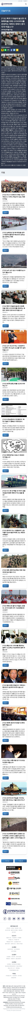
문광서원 (20, 930)
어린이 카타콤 (19, 943)
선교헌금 (9, 964)
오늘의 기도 (8, 937)
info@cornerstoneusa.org (14, 1000)
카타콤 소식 (10, 939)
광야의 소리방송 (14, 930)
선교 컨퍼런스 (17, 949)
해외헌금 (18, 968)
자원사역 (13, 958)
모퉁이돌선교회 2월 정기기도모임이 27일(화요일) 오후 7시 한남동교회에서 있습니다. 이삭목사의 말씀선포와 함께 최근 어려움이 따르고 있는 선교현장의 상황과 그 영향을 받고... (14, 770)
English (25, 1)
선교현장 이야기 (17, 941)
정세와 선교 (13, 943)
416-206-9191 (20, 1005)
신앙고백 (16, 928)
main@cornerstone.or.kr (18, 989)
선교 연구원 (7, 930)
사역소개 (8, 928)
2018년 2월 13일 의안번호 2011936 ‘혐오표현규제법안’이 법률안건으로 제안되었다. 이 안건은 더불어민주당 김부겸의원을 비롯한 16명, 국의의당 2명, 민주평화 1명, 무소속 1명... (13, 695)
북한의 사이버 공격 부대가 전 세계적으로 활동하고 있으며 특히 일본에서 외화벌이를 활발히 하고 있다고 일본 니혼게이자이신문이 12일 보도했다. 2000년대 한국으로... (13, 318)
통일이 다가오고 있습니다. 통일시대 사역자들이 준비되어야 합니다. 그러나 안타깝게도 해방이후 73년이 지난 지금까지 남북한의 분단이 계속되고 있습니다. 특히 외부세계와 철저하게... (14, 657)
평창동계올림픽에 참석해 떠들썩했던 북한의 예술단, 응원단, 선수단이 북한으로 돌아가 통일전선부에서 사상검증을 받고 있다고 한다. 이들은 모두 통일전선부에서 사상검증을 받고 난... (13, 618)
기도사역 (13, 956)
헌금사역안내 (19, 966)
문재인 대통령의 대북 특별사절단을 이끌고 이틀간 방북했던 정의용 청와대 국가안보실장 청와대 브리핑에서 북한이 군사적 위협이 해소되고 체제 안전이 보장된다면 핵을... (13, 503)
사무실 (12, 928)
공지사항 (20, 1)
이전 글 (7, 861)
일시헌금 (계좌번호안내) (10, 966)
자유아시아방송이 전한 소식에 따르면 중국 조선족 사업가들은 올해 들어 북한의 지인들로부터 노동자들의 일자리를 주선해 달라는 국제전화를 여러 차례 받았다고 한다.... (14, 542)
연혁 (20, 928)
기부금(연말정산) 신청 (13, 970)
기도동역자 (14, 937)
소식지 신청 (18, 956)
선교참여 (8, 956)
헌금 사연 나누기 (11, 968)
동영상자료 (13, 977)
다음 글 (21, 861)
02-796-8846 (21, 987)
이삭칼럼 (19, 937)
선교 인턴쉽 (13, 951)
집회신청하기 (18, 958)
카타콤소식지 (8, 975)
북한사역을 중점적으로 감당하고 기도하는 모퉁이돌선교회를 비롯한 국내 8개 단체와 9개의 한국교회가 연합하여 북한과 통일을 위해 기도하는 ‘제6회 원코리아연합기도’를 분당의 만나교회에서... (13, 733)
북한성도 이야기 (10, 941)
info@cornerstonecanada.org (14, 1007)
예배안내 (8, 958)
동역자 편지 (7, 943)
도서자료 (20, 975)
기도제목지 (14, 975)
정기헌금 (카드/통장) (16, 964)
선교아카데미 (10, 949)
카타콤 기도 (16, 939)
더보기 (5, 212)
